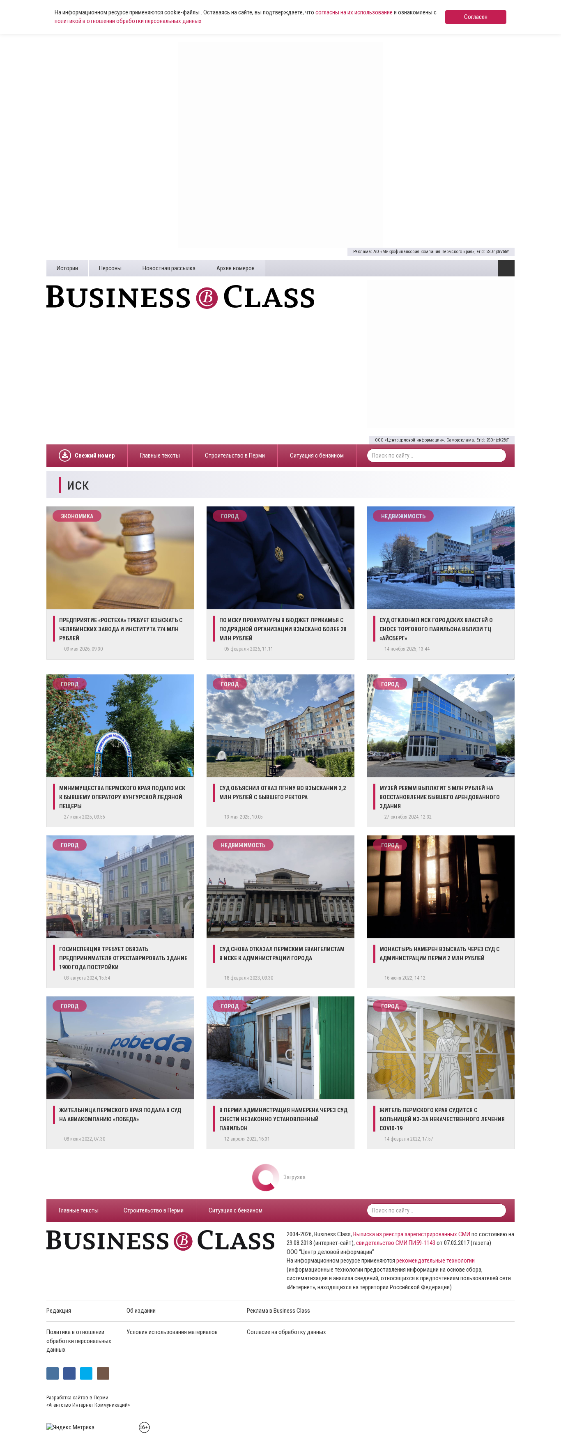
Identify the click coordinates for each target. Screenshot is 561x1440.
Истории (67, 268)
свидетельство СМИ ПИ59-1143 (395, 1243)
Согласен (475, 17)
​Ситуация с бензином (317, 455)
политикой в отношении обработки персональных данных (128, 21)
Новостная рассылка (169, 268)
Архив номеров (235, 268)
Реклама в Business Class (278, 1310)
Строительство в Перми (235, 455)
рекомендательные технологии (435, 1260)
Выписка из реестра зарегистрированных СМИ (411, 1234)
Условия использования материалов (172, 1332)
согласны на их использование (354, 12)
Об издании (141, 1310)
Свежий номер (95, 455)
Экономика (77, 516)
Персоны (110, 268)
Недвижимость (403, 516)
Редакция (58, 1310)
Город (230, 516)
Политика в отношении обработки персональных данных (78, 1340)
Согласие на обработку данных (286, 1332)
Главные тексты (160, 455)
